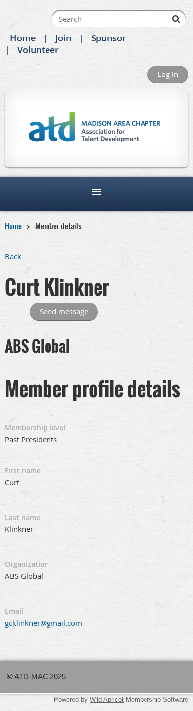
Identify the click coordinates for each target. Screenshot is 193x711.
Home (23, 38)
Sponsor (108, 38)
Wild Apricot (107, 699)
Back (13, 256)
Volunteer (38, 50)
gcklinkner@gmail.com (43, 623)
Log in (167, 74)
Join (63, 38)
